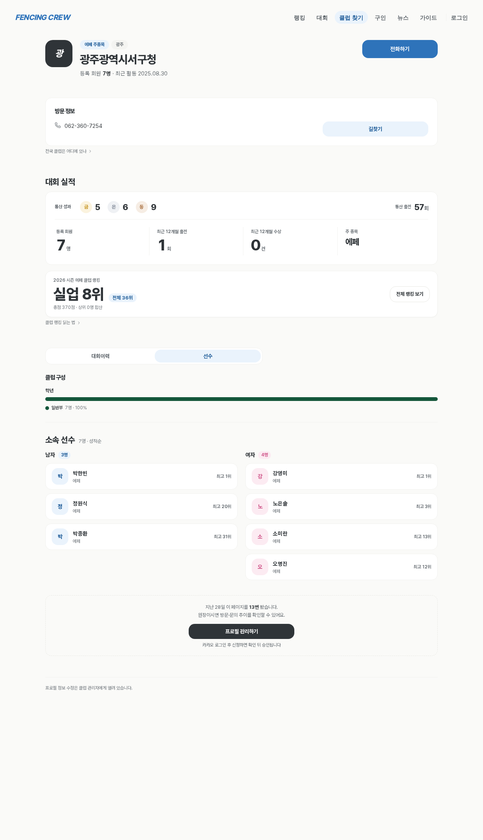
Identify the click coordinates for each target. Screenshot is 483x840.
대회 (322, 17)
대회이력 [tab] (100, 356)
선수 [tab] (207, 356)
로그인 (459, 17)
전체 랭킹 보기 (409, 294)
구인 (380, 17)
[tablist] (154, 356)
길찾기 (375, 129)
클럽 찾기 (351, 17)
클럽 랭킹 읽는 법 (60, 322)
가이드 (428, 17)
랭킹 (299, 17)
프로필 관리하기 (241, 631)
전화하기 (400, 49)
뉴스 (403, 17)
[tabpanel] (241, 476)
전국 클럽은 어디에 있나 (65, 151)
